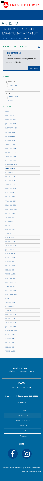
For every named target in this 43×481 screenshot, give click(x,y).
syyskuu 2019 (10, 339)
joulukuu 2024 (10, 124)
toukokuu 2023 (10, 185)
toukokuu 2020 (10, 311)
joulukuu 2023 (10, 160)
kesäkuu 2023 (10, 181)
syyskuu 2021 (10, 262)
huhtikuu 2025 (10, 120)
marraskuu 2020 (11, 294)
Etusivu (5, 38)
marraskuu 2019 (11, 331)
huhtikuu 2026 (10, 116)
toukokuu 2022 (10, 233)
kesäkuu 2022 (10, 229)
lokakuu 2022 (10, 213)
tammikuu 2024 (10, 156)
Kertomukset (13, 97)
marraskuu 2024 (11, 128)
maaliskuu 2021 (10, 282)
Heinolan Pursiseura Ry (16, 468)
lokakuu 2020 (10, 298)
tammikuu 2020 (10, 323)
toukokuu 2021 (10, 274)
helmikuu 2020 (10, 319)
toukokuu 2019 (10, 351)
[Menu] (2, 2)
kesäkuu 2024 (10, 140)
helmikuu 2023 (10, 197)
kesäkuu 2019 (10, 347)
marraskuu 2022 (11, 209)
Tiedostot (23, 436)
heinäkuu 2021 (10, 266)
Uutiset (11, 89)
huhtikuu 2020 (10, 314)
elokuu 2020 (9, 306)
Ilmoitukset (12, 85)
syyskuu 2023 (10, 168)
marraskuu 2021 (11, 254)
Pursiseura (23, 426)
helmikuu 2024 (10, 152)
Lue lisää (34, 69)
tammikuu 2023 (10, 201)
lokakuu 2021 (10, 258)
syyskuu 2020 (10, 302)
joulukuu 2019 (10, 327)
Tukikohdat (23, 431)
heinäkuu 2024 (10, 136)
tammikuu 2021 (10, 286)
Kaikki (7, 112)
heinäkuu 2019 (10, 343)
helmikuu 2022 (10, 242)
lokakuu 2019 (10, 335)
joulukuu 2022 (10, 205)
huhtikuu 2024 (10, 148)
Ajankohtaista (15, 38)
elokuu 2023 (9, 173)
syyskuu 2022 (10, 217)
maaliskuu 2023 (10, 193)
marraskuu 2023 (11, 164)
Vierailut (11, 101)
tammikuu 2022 (10, 246)
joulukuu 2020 (10, 290)
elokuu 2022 (9, 221)
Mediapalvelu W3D (35, 472)
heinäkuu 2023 (10, 177)
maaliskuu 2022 (10, 237)
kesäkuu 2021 (10, 270)
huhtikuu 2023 (10, 189)
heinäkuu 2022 (10, 225)
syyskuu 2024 (10, 132)
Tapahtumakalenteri (23, 420)
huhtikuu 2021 (10, 278)
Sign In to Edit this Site (32, 468)
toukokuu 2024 (10, 144)
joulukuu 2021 (10, 250)
